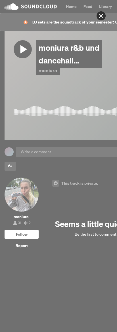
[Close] (101, 15)
